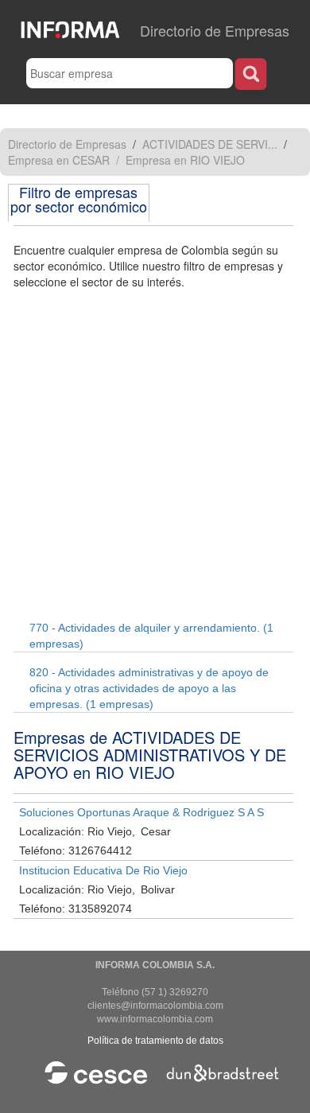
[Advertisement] (155, 453)
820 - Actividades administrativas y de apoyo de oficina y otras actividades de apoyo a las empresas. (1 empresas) (149, 688)
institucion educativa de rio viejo (103, 870)
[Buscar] (251, 73)
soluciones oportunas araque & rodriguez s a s (141, 812)
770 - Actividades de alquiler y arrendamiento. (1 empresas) (151, 635)
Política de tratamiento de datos (155, 1040)
